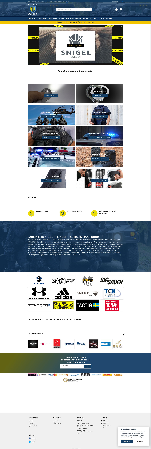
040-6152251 (49, 1)
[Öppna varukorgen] (121, 9)
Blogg (30, 420)
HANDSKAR (70, 18)
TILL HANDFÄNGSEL (99, 95)
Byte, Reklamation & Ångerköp (85, 425)
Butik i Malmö (33, 425)
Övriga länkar (104, 427)
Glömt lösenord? (57, 423)
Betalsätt (79, 420)
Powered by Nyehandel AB (75, 448)
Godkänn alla (127, 441)
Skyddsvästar (104, 420)
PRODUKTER (32, 18)
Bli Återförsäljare (33, 427)
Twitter (33, 441)
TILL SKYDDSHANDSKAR (51, 137)
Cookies (43, 1)
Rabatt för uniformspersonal (84, 432)
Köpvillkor (79, 427)
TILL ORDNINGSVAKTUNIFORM (100, 137)
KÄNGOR (78, 18)
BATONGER (43, 18)
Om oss (31, 423)
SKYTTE (96, 18)
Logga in (55, 420)
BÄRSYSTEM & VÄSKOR (56, 18)
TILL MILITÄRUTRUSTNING (51, 116)
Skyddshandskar (105, 422)
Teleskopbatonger (106, 425)
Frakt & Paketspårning (83, 423)
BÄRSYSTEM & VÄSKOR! (75, 45)
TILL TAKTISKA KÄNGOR (100, 159)
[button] (122, 1)
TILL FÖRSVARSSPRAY (100, 180)
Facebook (33, 438)
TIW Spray (103, 423)
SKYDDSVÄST (87, 18)
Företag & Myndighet (83, 428)
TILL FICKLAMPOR (51, 95)
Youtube (33, 439)
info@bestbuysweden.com (61, 1)
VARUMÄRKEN (107, 18)
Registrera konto (57, 422)
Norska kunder (81, 430)
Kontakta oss (32, 422)
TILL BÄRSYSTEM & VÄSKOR (51, 180)
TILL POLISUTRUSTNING (51, 159)
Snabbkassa (80, 422)
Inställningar (140, 441)
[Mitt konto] (116, 9)
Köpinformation (32, 1)
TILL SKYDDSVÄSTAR (99, 116)
